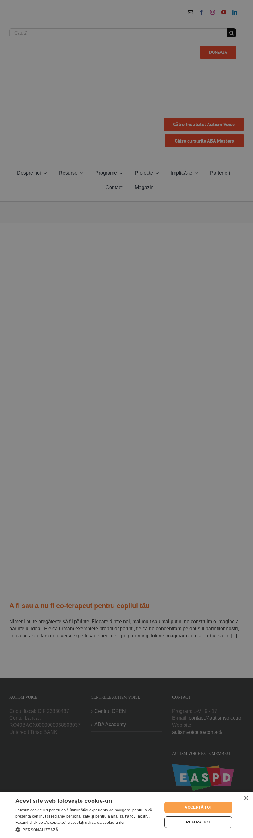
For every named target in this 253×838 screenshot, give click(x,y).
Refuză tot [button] (198, 822)
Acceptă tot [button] (198, 807)
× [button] (246, 798)
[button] (86, 829)
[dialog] (126, 815)
